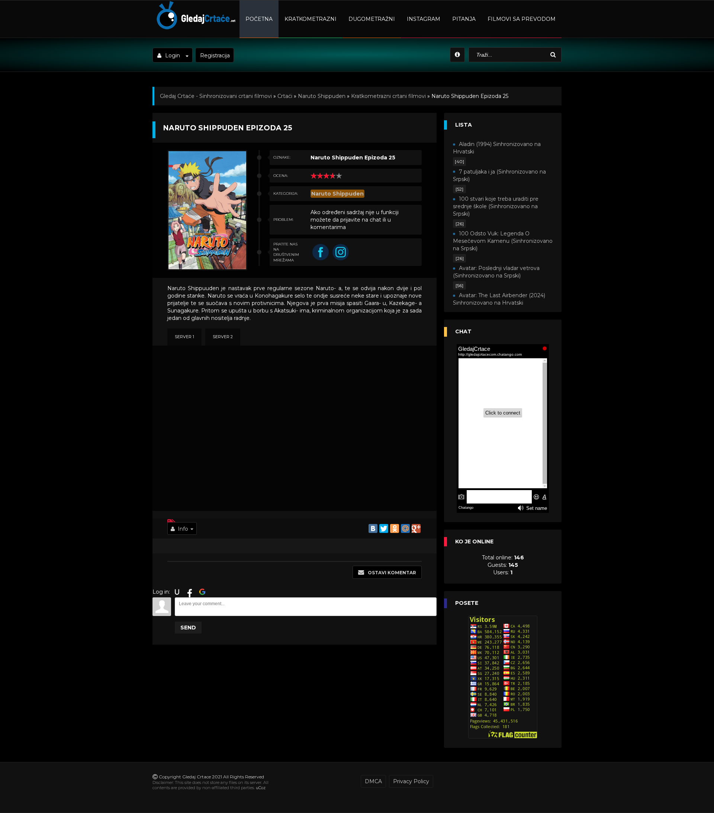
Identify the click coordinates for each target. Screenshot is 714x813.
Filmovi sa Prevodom (522, 19)
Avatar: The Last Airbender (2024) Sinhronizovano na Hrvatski (499, 299)
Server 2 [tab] (223, 336)
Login (172, 55)
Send (188, 627)
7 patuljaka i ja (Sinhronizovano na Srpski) (499, 175)
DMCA (373, 781)
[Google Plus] (416, 528)
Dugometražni (371, 19)
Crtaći (284, 96)
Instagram (423, 19)
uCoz (261, 787)
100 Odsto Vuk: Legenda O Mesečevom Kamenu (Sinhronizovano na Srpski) (503, 241)
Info (183, 528)
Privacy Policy (411, 781)
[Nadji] (554, 55)
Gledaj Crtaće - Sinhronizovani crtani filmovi (216, 96)
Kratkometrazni (310, 19)
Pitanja (464, 19)
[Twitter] (383, 528)
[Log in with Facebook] (189, 591)
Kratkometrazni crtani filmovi (388, 96)
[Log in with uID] (177, 591)
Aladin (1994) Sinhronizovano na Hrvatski (497, 148)
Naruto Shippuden (321, 96)
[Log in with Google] (202, 591)
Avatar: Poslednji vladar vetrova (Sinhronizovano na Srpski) (496, 272)
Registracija (215, 55)
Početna (259, 19)
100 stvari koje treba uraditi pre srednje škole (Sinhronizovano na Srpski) (495, 206)
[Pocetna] (195, 28)
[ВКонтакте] (373, 528)
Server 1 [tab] (184, 336)
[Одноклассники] (394, 528)
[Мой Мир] (405, 528)
